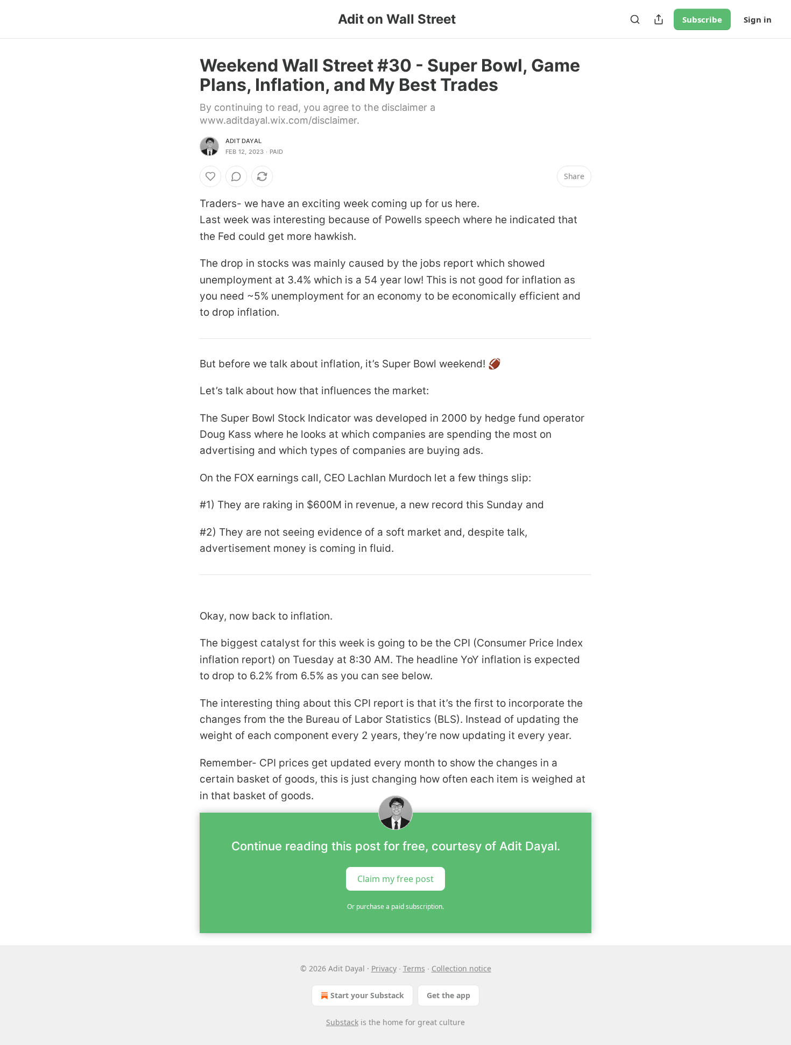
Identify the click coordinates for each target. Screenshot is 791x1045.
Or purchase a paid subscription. (395, 906)
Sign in (758, 19)
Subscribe (702, 19)
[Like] (210, 176)
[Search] (635, 19)
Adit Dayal (243, 141)
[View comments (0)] (236, 176)
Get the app (448, 995)
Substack (342, 1022)
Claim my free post (395, 878)
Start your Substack (367, 995)
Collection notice (461, 968)
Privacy (384, 968)
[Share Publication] (658, 19)
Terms (414, 968)
